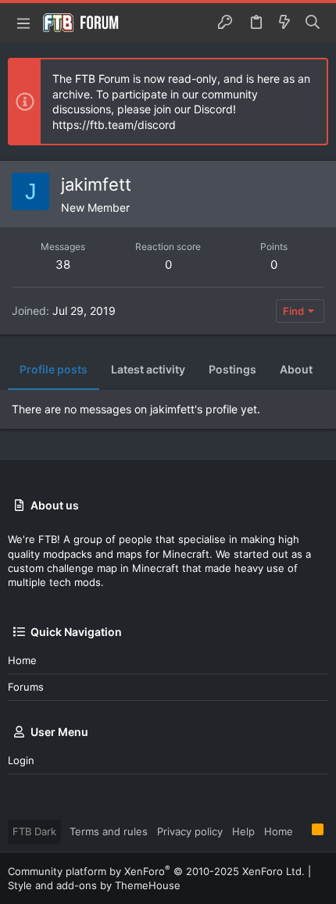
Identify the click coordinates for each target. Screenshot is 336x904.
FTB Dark (34, 831)
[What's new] (284, 23)
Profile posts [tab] (54, 369)
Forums (26, 687)
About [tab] (296, 369)
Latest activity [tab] (148, 369)
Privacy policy (190, 831)
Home (22, 660)
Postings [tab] (232, 369)
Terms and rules (109, 831)
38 (62, 264)
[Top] (302, 830)
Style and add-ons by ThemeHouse (94, 885)
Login (21, 760)
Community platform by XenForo (156, 871)
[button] (23, 23)
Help (243, 831)
